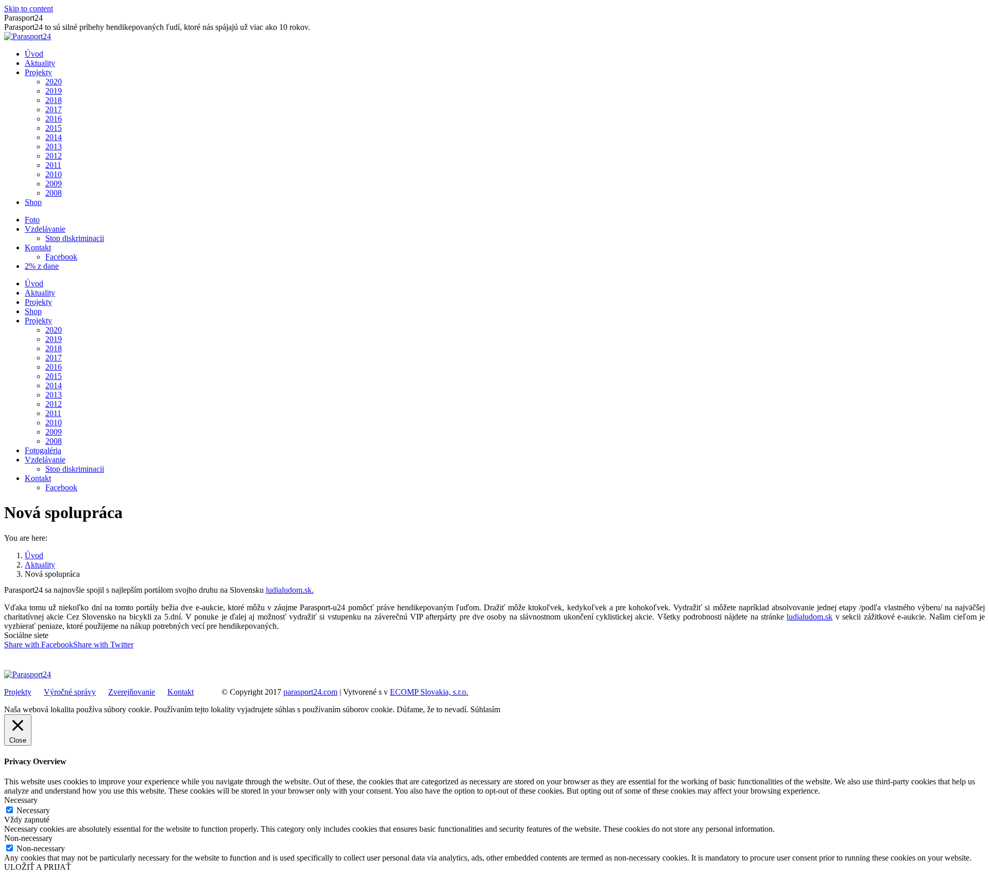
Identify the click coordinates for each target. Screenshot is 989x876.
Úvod (34, 555)
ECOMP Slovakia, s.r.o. (429, 692)
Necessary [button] (21, 800)
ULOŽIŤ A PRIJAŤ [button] (37, 867)
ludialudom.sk (809, 616)
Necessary (33, 810)
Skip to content (28, 8)
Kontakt (180, 692)
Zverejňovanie (131, 692)
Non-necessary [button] (28, 838)
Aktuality (40, 564)
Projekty (17, 692)
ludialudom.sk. (290, 590)
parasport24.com (310, 692)
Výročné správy (70, 692)
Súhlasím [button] (485, 709)
